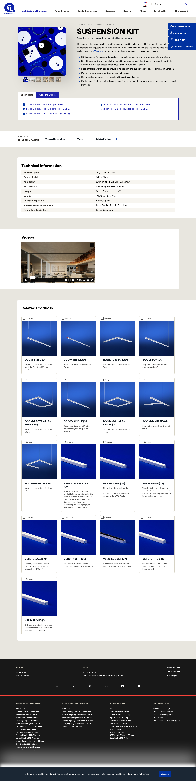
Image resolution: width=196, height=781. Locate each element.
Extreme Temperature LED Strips (123, 726)
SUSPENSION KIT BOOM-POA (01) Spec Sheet (48, 114)
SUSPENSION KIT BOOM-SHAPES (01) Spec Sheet (126, 104)
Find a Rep (180, 40)
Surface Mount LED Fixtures (27, 712)
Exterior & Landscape (87, 11)
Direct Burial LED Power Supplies (166, 720)
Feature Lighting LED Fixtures (28, 747)
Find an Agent (181, 11)
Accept (165, 774)
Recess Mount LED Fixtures (27, 715)
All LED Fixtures (22, 709)
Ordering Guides (47, 95)
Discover (127, 11)
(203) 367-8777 (89, 672)
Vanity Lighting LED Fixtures (27, 738)
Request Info (181, 33)
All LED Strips (115, 709)
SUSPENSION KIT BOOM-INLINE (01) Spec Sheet (49, 109)
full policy (143, 774)
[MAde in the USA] (145, 4)
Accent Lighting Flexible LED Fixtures (77, 720)
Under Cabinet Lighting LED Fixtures (31, 741)
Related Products (103, 139)
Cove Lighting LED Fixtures (27, 720)
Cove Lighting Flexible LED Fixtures (76, 712)
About (143, 11)
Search (158, 4)
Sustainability (160, 11)
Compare (29, 318)
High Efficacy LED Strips (119, 718)
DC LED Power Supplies (163, 712)
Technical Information (55, 139)
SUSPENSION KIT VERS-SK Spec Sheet (44, 104)
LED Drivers (158, 718)
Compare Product (184, 26)
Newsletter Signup (184, 47)
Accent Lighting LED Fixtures (28, 735)
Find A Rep (171, 667)
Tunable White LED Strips (120, 720)
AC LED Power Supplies (163, 715)
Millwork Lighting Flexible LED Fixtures (77, 715)
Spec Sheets (27, 95)
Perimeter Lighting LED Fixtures (29, 726)
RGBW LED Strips (117, 732)
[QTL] (10, 8)
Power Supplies (62, 11)
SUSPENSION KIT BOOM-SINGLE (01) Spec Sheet (126, 109)
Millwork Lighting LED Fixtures (28, 723)
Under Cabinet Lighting (25, 750)
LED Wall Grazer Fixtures (26, 729)
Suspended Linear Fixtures (27, 718)
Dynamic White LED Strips (120, 715)
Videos (80, 139)
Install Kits (110, 24)
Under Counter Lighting (72, 726)
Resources (110, 11)
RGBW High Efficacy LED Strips (122, 735)
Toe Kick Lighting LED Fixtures (28, 732)
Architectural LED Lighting (34, 11)
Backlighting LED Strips (119, 738)
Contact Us (171, 671)
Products (80, 24)
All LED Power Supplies (162, 709)
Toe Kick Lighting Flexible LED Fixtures (77, 718)
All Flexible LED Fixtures (71, 709)
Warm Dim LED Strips (118, 723)
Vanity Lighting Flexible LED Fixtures (76, 723)
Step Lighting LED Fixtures (26, 744)
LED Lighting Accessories (95, 24)
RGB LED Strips (116, 729)
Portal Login (172, 675)
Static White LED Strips (119, 712)
